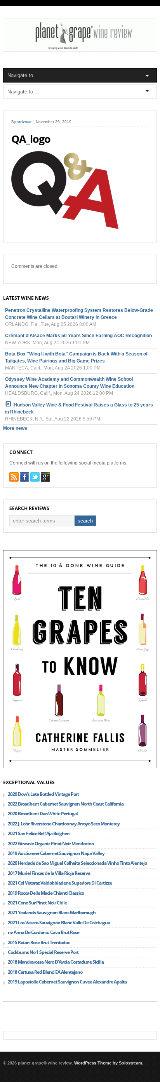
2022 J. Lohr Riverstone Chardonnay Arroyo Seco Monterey (64, 823)
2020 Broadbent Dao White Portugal (43, 813)
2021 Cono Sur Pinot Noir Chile (37, 902)
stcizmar (24, 122)
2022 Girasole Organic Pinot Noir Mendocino (51, 843)
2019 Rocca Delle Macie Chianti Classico (46, 893)
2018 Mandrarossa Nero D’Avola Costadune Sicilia (56, 962)
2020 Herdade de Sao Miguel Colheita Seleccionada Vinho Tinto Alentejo (77, 863)
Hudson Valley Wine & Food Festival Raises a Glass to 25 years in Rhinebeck (79, 408)
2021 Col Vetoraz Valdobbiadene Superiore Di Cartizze (60, 883)
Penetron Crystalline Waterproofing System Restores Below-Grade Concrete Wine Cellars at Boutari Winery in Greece (79, 314)
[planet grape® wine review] (80, 51)
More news (15, 428)
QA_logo (30, 139)
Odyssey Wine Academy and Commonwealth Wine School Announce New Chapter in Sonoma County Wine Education (69, 383)
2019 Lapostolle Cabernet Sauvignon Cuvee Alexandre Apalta (67, 981)
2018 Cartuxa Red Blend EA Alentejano (45, 972)
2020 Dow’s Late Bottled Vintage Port (43, 794)
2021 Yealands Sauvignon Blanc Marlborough (52, 912)
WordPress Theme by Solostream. (108, 1063)
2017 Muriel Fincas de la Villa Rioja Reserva (49, 873)
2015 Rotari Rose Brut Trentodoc (39, 942)
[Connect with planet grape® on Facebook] (24, 477)
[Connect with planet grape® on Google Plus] (45, 477)
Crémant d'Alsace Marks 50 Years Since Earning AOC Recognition (78, 335)
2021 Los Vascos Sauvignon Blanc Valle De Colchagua (59, 922)
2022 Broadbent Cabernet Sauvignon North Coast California (65, 804)
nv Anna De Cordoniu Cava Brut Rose (43, 932)
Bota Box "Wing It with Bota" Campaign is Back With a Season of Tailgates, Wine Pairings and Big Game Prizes (76, 357)
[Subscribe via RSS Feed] (14, 477)
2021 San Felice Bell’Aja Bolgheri (39, 833)
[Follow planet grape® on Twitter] (35, 477)
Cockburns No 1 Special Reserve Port (43, 952)
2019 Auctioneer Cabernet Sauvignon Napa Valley (56, 853)
